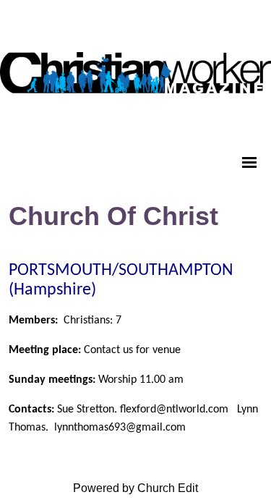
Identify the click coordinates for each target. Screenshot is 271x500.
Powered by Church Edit (135, 488)
